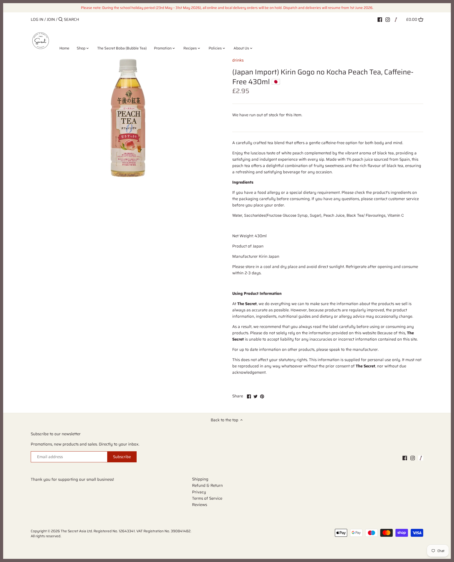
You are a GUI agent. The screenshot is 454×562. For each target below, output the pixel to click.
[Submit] (60, 19)
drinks (238, 60)
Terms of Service (207, 498)
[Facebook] (380, 19)
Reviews (199, 505)
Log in (37, 19)
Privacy (199, 492)
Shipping (200, 479)
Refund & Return (207, 485)
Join (51, 19)
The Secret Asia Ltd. (77, 531)
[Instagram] (387, 19)
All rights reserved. (46, 536)
